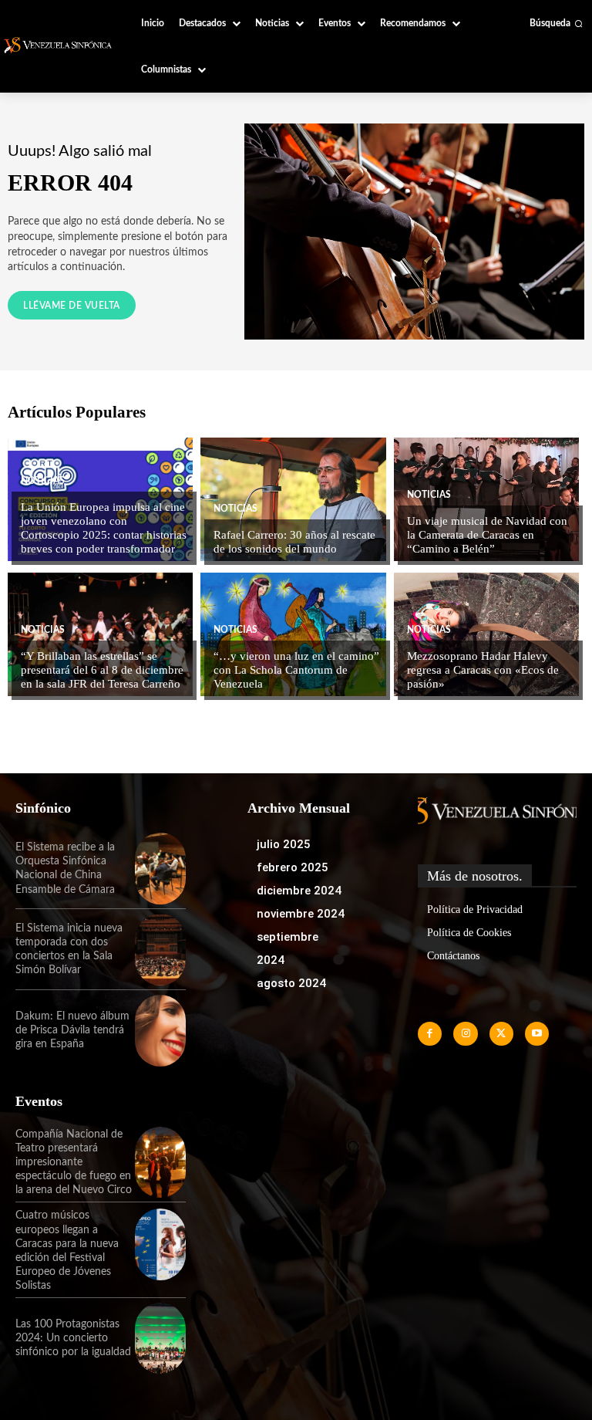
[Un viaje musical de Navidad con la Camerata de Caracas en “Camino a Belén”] (486, 499)
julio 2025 (284, 844)
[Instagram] (465, 1034)
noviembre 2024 (301, 914)
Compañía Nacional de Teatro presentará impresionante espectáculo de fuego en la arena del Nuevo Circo (73, 1162)
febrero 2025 (292, 867)
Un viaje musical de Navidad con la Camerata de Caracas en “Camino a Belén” (487, 535)
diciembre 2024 (299, 891)
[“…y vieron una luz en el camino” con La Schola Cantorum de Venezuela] (292, 634)
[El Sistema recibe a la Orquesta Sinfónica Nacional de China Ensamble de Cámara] (160, 868)
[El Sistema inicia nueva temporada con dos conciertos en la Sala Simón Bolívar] (160, 950)
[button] (556, 23)
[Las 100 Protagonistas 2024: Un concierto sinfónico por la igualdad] (160, 1338)
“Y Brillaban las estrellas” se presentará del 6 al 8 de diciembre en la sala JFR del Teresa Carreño (102, 670)
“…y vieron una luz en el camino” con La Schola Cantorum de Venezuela (296, 670)
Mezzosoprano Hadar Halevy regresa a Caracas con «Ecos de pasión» (483, 670)
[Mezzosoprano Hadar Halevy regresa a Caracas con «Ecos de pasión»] (486, 634)
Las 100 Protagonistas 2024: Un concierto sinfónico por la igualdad (73, 1338)
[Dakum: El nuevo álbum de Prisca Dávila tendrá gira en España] (160, 1031)
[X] (501, 1034)
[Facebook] (430, 1034)
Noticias (43, 480)
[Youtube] (537, 1034)
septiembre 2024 (287, 948)
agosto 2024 (291, 983)
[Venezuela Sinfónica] (59, 45)
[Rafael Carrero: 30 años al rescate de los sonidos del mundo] (292, 499)
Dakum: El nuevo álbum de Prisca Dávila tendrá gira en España (72, 1030)
